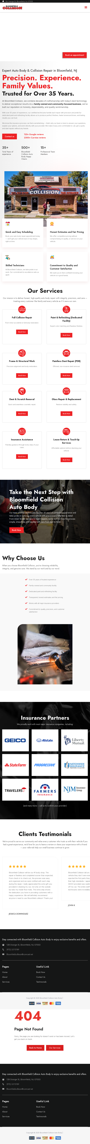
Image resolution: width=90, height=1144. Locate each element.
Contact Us (40, 977)
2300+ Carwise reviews (35, 137)
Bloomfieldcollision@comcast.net (20, 954)
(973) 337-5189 (13, 949)
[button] (86, 7)
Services (6, 981)
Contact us (9, 136)
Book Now (22, 332)
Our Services (54, 1047)
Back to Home (35, 1047)
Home (4, 972)
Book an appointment (74, 55)
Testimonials (41, 981)
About (4, 977)
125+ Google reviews (34, 134)
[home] (12, 7)
